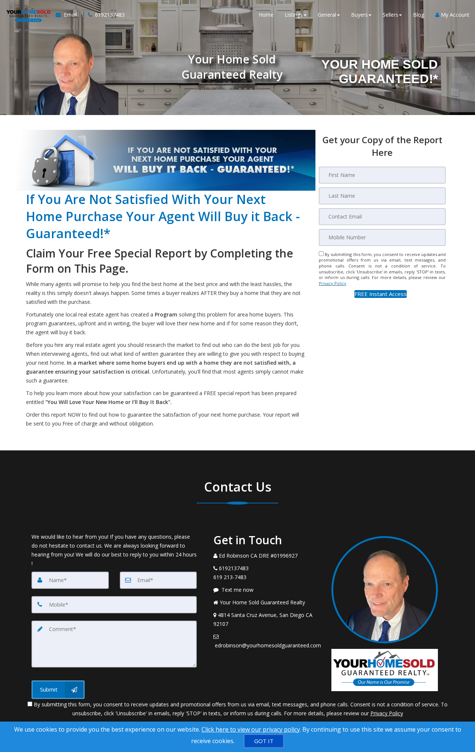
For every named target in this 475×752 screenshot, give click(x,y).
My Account (454, 14)
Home (266, 14)
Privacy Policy (332, 283)
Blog (418, 14)
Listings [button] (294, 14)
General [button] (327, 14)
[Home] (28, 15)
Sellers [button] (390, 14)
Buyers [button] (359, 14)
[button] (380, 294)
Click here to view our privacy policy (251, 729)
